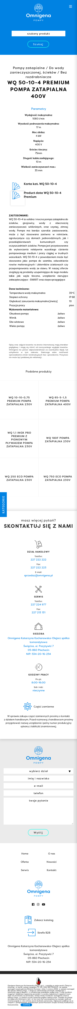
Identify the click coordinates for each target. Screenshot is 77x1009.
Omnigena (38, 12)
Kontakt (51, 870)
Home (24, 853)
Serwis (25, 870)
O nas (51, 853)
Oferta (25, 861)
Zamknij (26, 1005)
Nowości (52, 861)
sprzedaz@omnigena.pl (38, 575)
